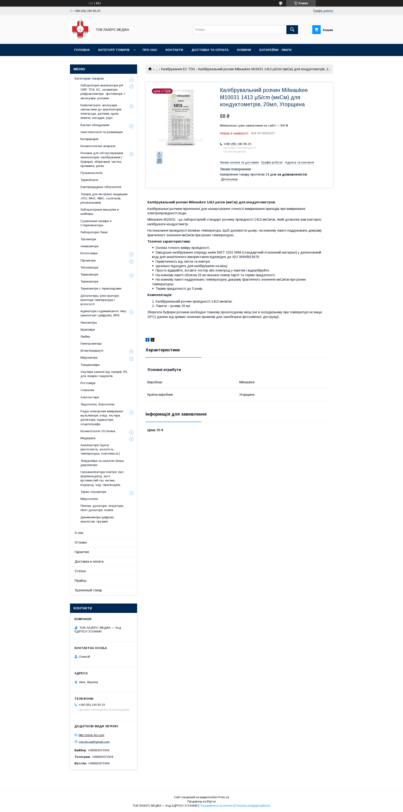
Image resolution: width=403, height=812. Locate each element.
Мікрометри (88, 357)
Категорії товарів (113, 50)
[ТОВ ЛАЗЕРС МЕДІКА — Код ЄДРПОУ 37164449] (80, 38)
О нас (79, 533)
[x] (152, 340)
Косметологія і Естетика (97, 431)
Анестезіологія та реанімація (101, 132)
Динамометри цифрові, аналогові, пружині (97, 519)
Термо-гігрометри (93, 492)
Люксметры (88, 322)
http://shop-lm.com (91, 735)
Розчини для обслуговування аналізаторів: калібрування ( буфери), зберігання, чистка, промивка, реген (101, 159)
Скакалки (87, 390)
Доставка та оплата (210, 50)
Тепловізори (89, 267)
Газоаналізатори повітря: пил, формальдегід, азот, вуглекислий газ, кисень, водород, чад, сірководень (102, 478)
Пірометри (88, 260)
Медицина (87, 438)
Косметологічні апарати (97, 146)
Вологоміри (88, 253)
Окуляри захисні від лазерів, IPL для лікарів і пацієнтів (104, 374)
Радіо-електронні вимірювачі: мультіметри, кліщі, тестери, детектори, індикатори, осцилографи (102, 418)
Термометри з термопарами (100, 288)
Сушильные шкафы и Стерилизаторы (95, 223)
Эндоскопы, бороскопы (97, 404)
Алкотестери (89, 397)
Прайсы (81, 581)
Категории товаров (89, 78)
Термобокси (89, 180)
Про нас (149, 50)
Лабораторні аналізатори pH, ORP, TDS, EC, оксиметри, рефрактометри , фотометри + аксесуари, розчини (102, 92)
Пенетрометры (91, 343)
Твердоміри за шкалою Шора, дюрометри (102, 463)
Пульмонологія (91, 173)
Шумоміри (87, 329)
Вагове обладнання (94, 125)
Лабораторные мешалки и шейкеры (99, 211)
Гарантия (82, 552)
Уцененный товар (88, 590)
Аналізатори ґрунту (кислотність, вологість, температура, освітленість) (100, 449)
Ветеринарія (89, 139)
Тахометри (88, 239)
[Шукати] (292, 29)
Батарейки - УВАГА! (275, 50)
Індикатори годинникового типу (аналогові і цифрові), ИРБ (103, 313)
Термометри (89, 274)
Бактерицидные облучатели (100, 187)
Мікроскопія (89, 499)
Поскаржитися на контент (216, 805)
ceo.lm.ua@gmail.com (94, 741)
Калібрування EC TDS (178, 69)
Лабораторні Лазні (94, 232)
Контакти (174, 50)
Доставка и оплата (89, 561)
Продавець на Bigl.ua (201, 801)
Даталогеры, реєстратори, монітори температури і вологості (99, 300)
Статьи (80, 571)
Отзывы (81, 542)
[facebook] (147, 340)
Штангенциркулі (91, 350)
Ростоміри (87, 383)
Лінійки (85, 336)
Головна (82, 50)
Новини (244, 50)
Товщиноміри (90, 365)
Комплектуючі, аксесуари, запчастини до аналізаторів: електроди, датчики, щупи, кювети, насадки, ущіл (101, 111)
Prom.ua (223, 797)
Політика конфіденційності (253, 805)
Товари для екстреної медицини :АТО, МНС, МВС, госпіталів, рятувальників (104, 198)
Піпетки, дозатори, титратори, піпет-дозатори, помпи (102, 508)
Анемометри (89, 246)
